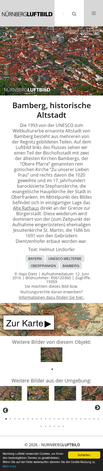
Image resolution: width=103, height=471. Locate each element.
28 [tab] (63, 426)
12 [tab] (54, 419)
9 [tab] (41, 419)
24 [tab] (45, 426)
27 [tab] (59, 426)
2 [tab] (10, 419)
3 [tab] (15, 419)
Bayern (35, 258)
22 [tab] (98, 419)
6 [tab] (28, 419)
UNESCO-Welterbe (65, 258)
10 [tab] (45, 419)
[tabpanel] (51, 355)
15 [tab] (67, 419)
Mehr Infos (9, 466)
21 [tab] (94, 419)
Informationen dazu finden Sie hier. (51, 297)
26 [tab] (54, 426)
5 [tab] (23, 419)
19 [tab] (85, 419)
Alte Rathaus (26, 208)
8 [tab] (37, 419)
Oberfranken (43, 265)
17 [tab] (76, 419)
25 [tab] (50, 426)
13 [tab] (59, 419)
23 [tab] (41, 426)
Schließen (84, 455)
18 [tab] (80, 419)
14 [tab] (63, 419)
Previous (5, 410)
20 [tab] (89, 419)
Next (97, 407)
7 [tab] (32, 419)
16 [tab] (72, 419)
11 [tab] (50, 419)
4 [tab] (19, 419)
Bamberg (71, 265)
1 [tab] (52, 369)
